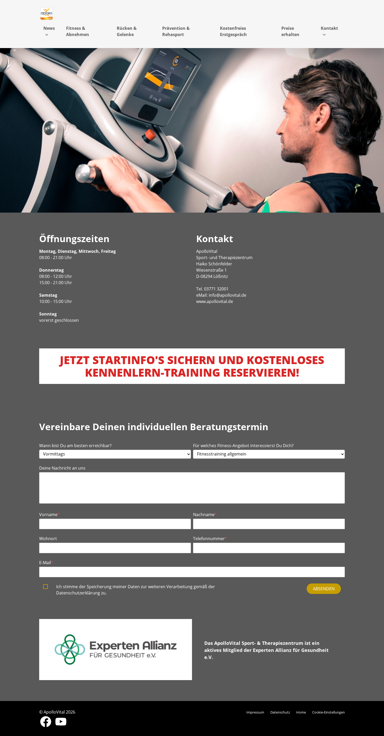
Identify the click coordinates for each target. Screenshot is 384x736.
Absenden (324, 589)
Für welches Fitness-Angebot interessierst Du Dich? (244, 445)
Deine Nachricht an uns (62, 468)
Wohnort (48, 538)
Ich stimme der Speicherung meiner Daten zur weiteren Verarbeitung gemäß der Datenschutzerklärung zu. (135, 590)
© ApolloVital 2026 (57, 712)
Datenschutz (280, 712)
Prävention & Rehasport (176, 31)
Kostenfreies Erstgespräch (233, 31)
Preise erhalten (290, 31)
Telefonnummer (210, 538)
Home (301, 712)
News (49, 28)
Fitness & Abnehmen (77, 31)
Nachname (205, 514)
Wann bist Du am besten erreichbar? (75, 445)
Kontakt (329, 28)
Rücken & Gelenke (127, 31)
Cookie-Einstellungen (328, 712)
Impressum (255, 712)
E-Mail (46, 562)
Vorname (49, 514)
